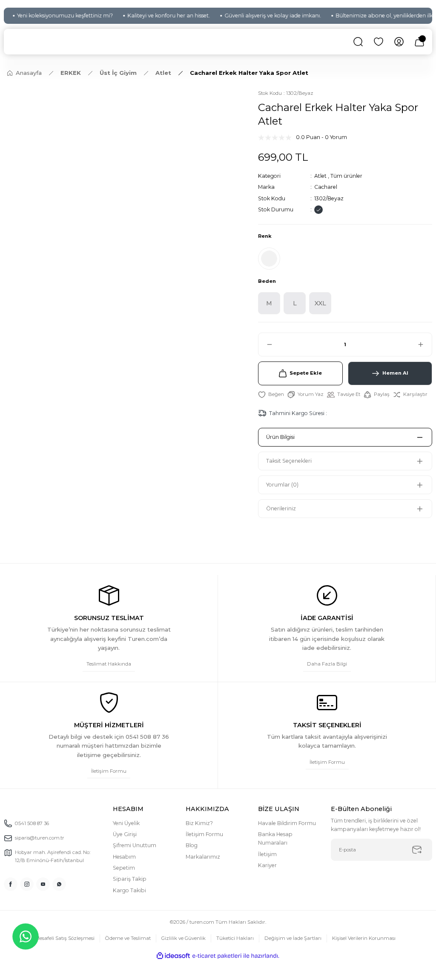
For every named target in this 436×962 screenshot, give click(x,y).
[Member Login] (399, 42)
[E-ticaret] (217, 955)
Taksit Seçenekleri (289, 461)
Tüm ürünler (346, 176)
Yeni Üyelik (126, 823)
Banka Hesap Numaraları (275, 838)
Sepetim (124, 868)
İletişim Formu (204, 834)
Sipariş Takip (129, 879)
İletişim (267, 854)
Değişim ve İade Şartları (292, 938)
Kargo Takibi (129, 890)
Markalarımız (203, 857)
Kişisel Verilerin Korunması (364, 938)
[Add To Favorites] (271, 394)
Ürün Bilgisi (280, 437)
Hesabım (124, 857)
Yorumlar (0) (282, 484)
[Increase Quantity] (424, 344)
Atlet (320, 176)
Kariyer (267, 865)
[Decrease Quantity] (265, 344)
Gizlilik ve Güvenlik (183, 938)
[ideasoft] (173, 956)
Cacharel (325, 187)
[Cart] (419, 42)
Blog (192, 845)
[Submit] (417, 850)
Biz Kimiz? (199, 823)
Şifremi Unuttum (134, 845)
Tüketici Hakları (235, 938)
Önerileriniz (281, 508)
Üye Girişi (125, 834)
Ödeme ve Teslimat (128, 938)
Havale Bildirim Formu (287, 823)
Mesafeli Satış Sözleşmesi (65, 938)
